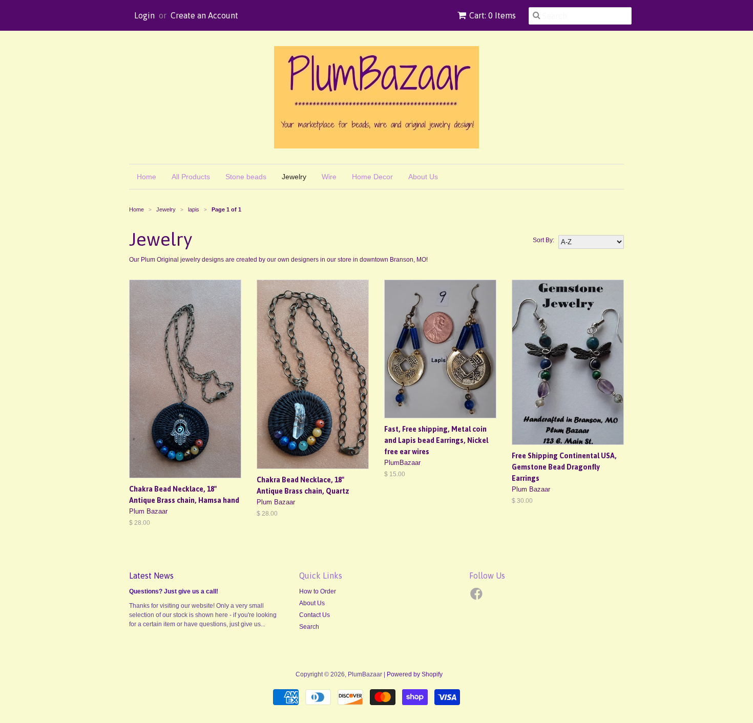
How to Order (317, 591)
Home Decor (372, 177)
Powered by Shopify (415, 674)
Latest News (151, 575)
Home (146, 177)
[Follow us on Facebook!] (478, 597)
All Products (191, 177)
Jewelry (294, 177)
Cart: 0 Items (492, 15)
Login (144, 15)
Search (309, 626)
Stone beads (245, 177)
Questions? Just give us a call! (173, 591)
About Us (423, 177)
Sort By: (543, 240)
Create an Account (204, 15)
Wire (329, 177)
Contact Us (314, 615)
